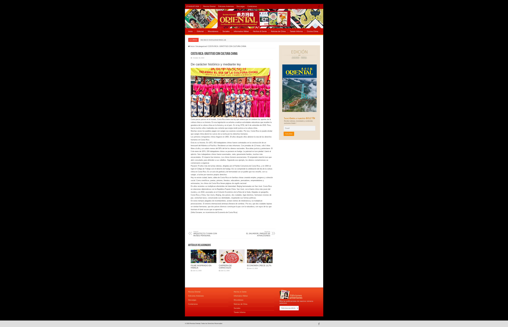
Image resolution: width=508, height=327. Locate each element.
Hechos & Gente (260, 31)
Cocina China (312, 31)
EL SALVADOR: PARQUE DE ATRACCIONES (258, 234)
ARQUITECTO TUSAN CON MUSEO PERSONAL (205, 234)
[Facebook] (319, 6)
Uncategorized (201, 46)
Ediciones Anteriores (226, 6)
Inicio (190, 31)
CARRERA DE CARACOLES (225, 266)
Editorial (200, 31)
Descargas (241, 6)
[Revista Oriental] (254, 18)
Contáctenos (252, 6)
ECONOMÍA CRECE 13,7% (259, 265)
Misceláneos (213, 31)
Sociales (226, 31)
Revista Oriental (209, 6)
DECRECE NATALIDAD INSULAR (213, 40)
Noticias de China (278, 31)
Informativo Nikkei (241, 31)
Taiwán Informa (296, 31)
